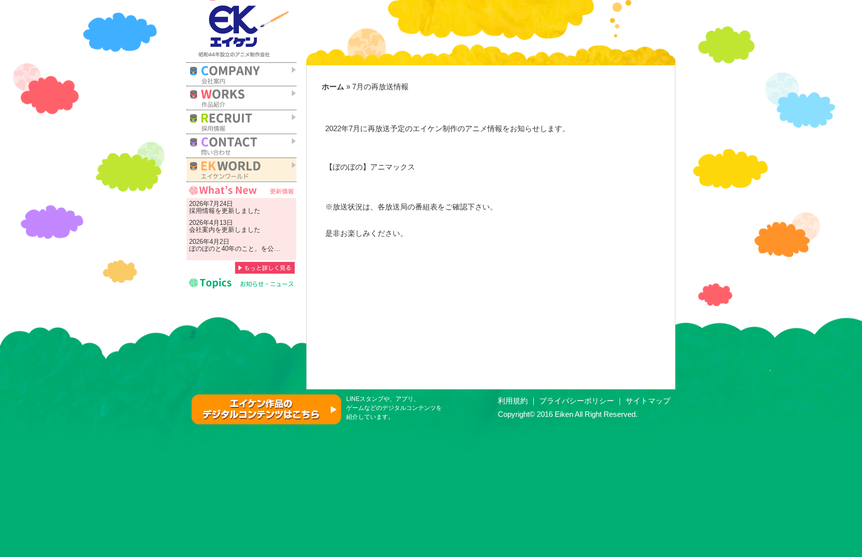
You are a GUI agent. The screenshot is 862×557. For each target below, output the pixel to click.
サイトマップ (648, 401)
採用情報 (202, 210)
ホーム (333, 87)
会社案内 (202, 229)
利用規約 (513, 401)
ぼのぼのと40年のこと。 (225, 248)
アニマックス (392, 167)
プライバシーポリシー (576, 401)
